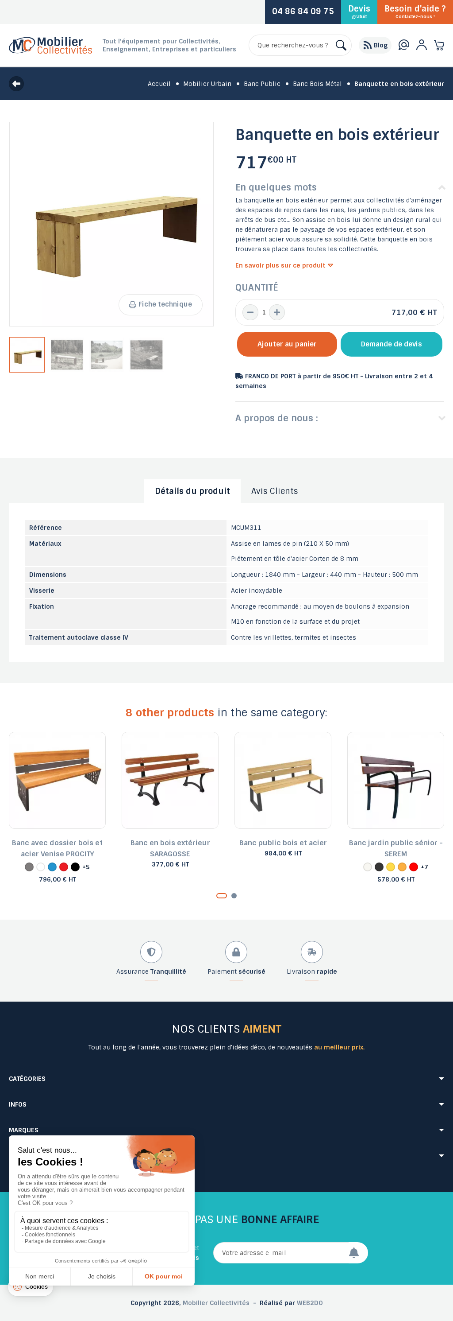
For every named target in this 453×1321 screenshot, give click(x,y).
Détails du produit (192, 491)
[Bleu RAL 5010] (52, 867)
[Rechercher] (341, 45)
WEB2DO (310, 1303)
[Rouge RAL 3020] (63, 867)
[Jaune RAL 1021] (390, 867)
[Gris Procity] (29, 867)
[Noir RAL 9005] (75, 867)
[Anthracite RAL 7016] (379, 867)
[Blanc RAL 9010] (40, 867)
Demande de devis (391, 344)
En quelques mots (276, 187)
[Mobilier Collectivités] (50, 52)
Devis (359, 11)
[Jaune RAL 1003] (402, 867)
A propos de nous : (276, 418)
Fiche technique (165, 304)
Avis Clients (274, 491)
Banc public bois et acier (283, 842)
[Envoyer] (358, 1252)
